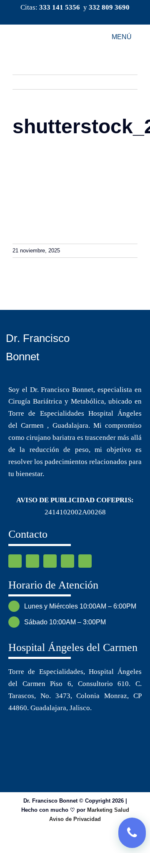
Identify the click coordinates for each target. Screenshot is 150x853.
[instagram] (75, 17)
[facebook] (61, 17)
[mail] (88, 17)
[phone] (85, 561)
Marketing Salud (108, 810)
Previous (124, 82)
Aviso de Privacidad (75, 819)
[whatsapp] (50, 561)
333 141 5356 (59, 7)
